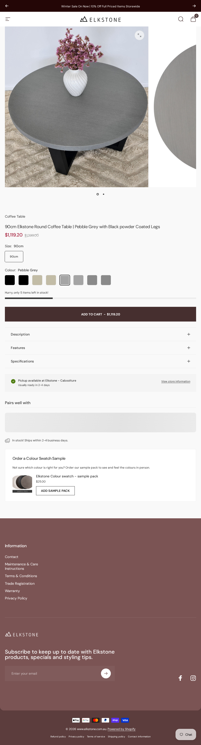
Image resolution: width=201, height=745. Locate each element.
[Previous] (6, 6)
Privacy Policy (16, 598)
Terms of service (96, 736)
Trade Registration (20, 584)
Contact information (139, 736)
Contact (11, 557)
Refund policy (58, 736)
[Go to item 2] (103, 194)
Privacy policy (76, 736)
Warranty (12, 591)
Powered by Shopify (122, 729)
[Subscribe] (106, 673)
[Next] (194, 6)
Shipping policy (116, 736)
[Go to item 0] (97, 194)
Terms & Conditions (21, 576)
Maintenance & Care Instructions (21, 566)
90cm (14, 257)
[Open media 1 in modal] (139, 35)
